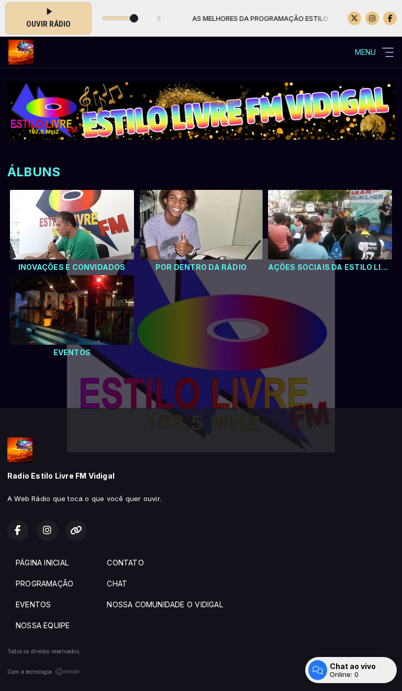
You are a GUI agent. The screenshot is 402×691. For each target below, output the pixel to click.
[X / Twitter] (354, 18)
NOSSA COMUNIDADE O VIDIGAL (164, 604)
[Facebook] (390, 18)
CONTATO (125, 562)
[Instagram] (372, 18)
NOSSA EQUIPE (43, 625)
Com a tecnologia (29, 672)
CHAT (117, 583)
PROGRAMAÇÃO (44, 583)
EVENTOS (33, 604)
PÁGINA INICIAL (42, 562)
